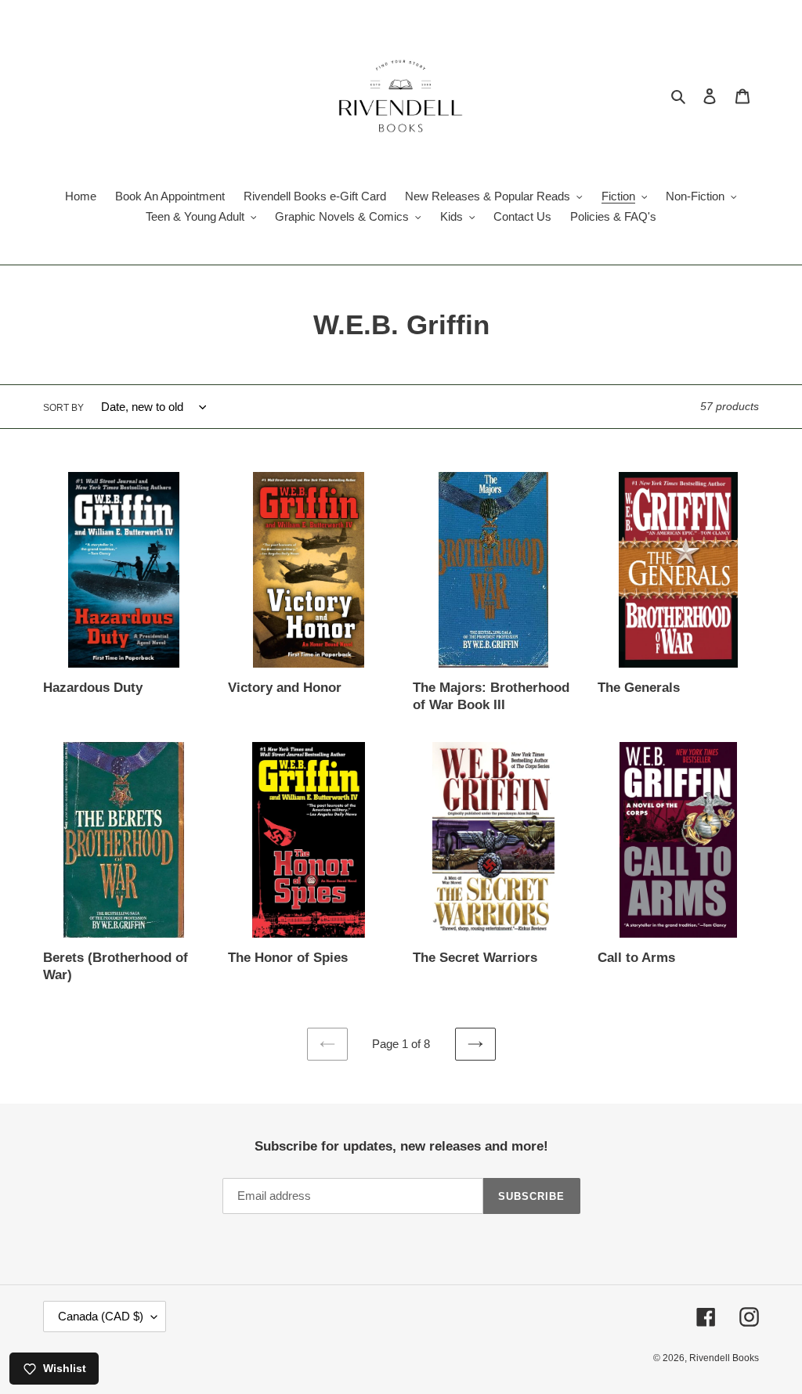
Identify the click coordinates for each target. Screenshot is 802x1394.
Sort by (63, 407)
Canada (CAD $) (100, 1316)
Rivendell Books (724, 1358)
